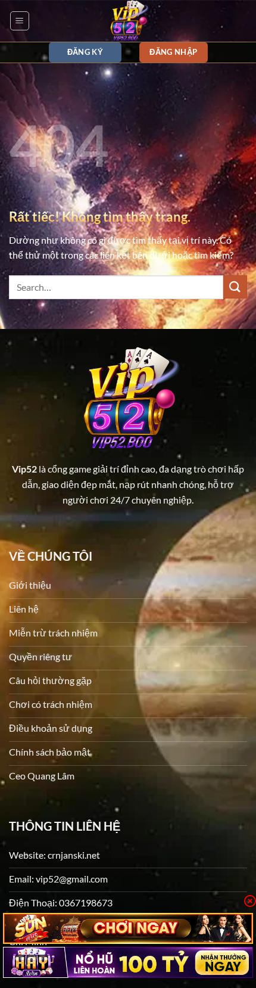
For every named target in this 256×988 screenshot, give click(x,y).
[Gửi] (235, 287)
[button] (19, 20)
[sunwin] (128, 928)
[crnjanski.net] (128, 21)
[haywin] (128, 962)
